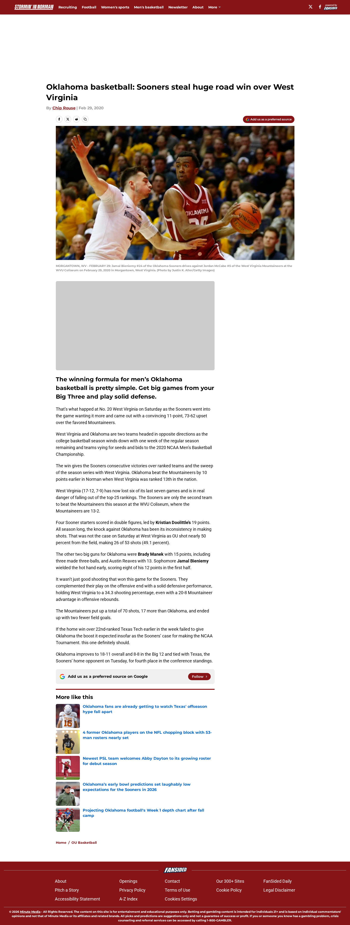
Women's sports (115, 7)
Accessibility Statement (77, 898)
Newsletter (178, 7)
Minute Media (30, 911)
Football (89, 7)
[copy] (85, 119)
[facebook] (320, 7)
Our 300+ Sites (230, 881)
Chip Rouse (64, 108)
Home (61, 842)
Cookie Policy (229, 890)
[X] (310, 7)
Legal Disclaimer (279, 890)
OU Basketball (84, 842)
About (198, 7)
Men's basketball (149, 7)
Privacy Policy (132, 890)
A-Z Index (128, 898)
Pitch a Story (67, 890)
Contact (172, 881)
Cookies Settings (181, 898)
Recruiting (67, 7)
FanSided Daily (277, 881)
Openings (128, 881)
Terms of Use (177, 890)
